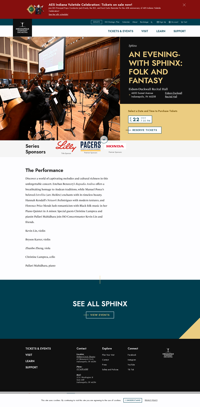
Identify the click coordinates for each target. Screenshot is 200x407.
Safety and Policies (110, 369)
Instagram (132, 360)
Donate (96, 22)
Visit (144, 31)
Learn (160, 31)
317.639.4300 (82, 369)
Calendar (126, 22)
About (135, 22)
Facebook (132, 355)
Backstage (144, 22)
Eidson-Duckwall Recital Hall (173, 94)
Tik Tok (131, 369)
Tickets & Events (120, 31)
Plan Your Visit (108, 355)
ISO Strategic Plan (112, 22)
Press (104, 364)
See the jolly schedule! (58, 14)
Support (179, 31)
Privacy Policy (151, 400)
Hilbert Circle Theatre (86, 357)
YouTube (131, 364)
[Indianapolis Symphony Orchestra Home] (22, 28)
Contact (105, 360)
